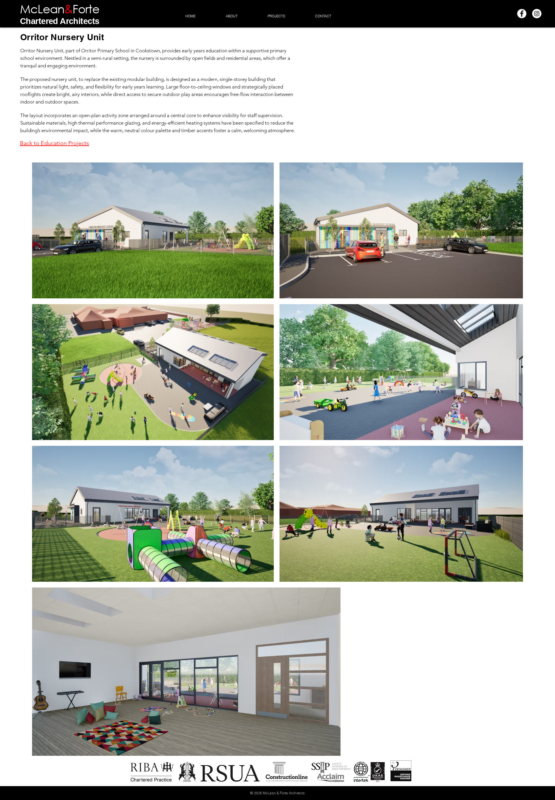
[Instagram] (536, 13)
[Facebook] (521, 13)
